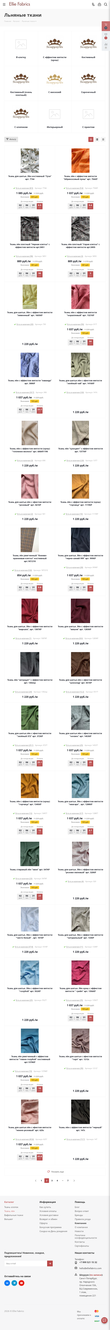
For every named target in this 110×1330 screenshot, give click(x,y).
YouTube (21, 1283)
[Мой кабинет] (99, 4)
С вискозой (54, 92)
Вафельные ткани (13, 1215)
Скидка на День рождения (53, 1231)
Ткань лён (9, 1211)
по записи (96, 1274)
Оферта (43, 1223)
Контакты (80, 1241)
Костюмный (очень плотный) (21, 93)
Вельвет (8, 1219)
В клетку (21, 57)
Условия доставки (49, 1215)
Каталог (9, 1202)
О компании (81, 1227)
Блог (77, 1207)
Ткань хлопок (11, 1207)
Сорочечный (88, 92)
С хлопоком (21, 127)
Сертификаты (82, 1245)
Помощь (80, 1202)
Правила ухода (83, 1219)
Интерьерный (55, 127)
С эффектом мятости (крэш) (54, 58)
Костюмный (88, 57)
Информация (48, 1202)
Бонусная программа (50, 1227)
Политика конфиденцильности (86, 1236)
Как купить (45, 1207)
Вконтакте (7, 1283)
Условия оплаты (48, 1211)
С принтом (88, 127)
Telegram (14, 1283)
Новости (79, 1231)
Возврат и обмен (48, 1219)
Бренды (79, 1215)
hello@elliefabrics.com (90, 1268)
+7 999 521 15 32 (88, 1262)
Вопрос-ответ (82, 1211)
